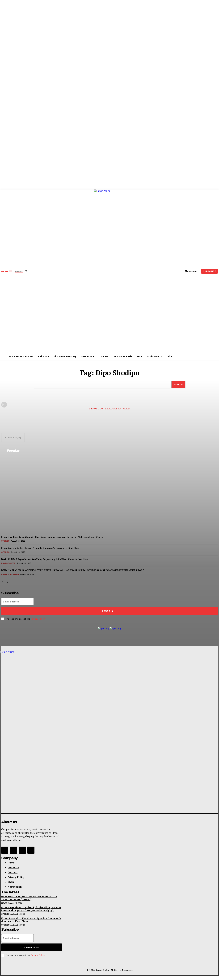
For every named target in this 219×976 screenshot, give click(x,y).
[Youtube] (30, 850)
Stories (5, 914)
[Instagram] (13, 850)
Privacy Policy (38, 619)
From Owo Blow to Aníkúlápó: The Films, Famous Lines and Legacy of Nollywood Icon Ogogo (31, 909)
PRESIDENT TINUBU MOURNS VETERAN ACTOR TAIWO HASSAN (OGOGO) (29, 898)
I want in (107, 611)
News (4, 903)
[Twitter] (22, 850)
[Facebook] (4, 850)
